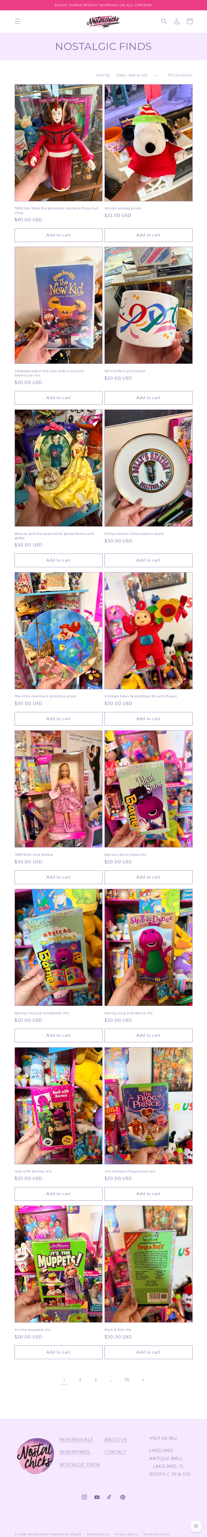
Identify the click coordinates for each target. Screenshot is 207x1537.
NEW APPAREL (75, 1452)
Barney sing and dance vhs (129, 1013)
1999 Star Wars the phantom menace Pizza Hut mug (56, 210)
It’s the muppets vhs (33, 1330)
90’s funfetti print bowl (125, 371)
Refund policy (98, 1534)
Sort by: (103, 75)
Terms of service (156, 1534)
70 (127, 1380)
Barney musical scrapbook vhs (42, 1013)
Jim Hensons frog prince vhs (130, 1171)
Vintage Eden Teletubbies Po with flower (141, 696)
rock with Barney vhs (33, 1171)
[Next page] (142, 1380)
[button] (17, 21)
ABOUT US (116, 1439)
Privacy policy (126, 1534)
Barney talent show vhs (125, 855)
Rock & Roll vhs (118, 1330)
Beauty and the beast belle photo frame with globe (55, 536)
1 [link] (64, 1380)
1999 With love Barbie (34, 855)
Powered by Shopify (65, 1534)
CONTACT (115, 1452)
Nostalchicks (38, 1534)
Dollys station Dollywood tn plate (134, 534)
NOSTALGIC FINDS (80, 1464)
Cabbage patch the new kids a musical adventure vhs (49, 373)
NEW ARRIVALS (76, 1439)
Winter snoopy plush (123, 208)
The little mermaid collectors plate (45, 696)
